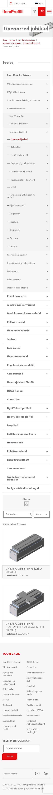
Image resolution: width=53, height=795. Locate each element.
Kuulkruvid (13, 347)
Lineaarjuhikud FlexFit (20, 382)
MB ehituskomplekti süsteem (19, 83)
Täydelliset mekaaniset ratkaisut (21, 478)
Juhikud (11, 339)
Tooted (12, 40)
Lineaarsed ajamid (18, 330)
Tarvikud (13, 246)
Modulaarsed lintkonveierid (24, 313)
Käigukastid (15, 213)
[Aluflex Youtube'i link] (37, 773)
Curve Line (13, 399)
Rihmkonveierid (16, 296)
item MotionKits (17, 116)
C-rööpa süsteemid (19, 155)
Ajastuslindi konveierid (21, 304)
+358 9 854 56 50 (35, 788)
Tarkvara (14, 238)
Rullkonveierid (16, 322)
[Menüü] (49, 12)
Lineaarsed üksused (19, 123)
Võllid (13, 187)
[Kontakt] (34, 11)
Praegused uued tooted (17, 287)
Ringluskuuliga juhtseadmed (23, 163)
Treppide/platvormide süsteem (21, 263)
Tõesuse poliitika (10, 773)
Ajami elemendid (17, 205)
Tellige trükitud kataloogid (23, 488)
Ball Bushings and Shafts (21, 434)
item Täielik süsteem (26, 40)
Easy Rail (12, 425)
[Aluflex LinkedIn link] (46, 773)
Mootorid (14, 221)
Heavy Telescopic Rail (20, 416)
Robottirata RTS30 (18, 459)
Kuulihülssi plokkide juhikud (23, 179)
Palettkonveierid (17, 451)
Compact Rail (15, 373)
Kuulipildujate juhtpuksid (21, 171)
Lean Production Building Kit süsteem (23, 100)
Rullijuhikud (15, 146)
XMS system (12, 271)
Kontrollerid (15, 230)
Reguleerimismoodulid (20, 365)
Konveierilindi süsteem (17, 254)
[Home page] (13, 11)
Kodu (5, 40)
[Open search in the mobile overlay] (20, 3)
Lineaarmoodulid (17, 356)
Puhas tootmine (14, 279)
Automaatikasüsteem (12, 43)
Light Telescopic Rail (19, 408)
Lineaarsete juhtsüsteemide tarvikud (21, 196)
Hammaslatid (15, 442)
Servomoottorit (16, 468)
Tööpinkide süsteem (16, 92)
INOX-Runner (15, 390)
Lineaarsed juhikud (31, 43)
